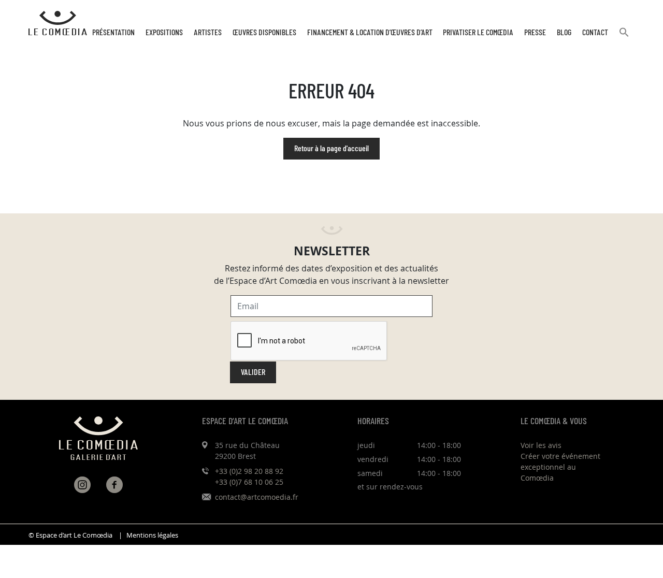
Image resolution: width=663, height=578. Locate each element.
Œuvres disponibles (264, 32)
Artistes (208, 32)
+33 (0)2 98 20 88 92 (249, 471)
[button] (624, 36)
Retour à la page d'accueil (331, 148)
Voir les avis (541, 445)
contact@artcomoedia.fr (256, 497)
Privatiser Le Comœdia (478, 32)
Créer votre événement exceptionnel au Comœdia (560, 467)
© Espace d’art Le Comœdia (70, 535)
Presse (535, 32)
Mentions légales (152, 535)
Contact (595, 32)
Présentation (113, 32)
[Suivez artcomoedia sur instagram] (82, 484)
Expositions (164, 32)
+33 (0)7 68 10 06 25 (249, 482)
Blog (564, 32)
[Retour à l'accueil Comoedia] (57, 23)
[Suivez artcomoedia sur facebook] (114, 484)
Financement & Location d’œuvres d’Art (370, 32)
